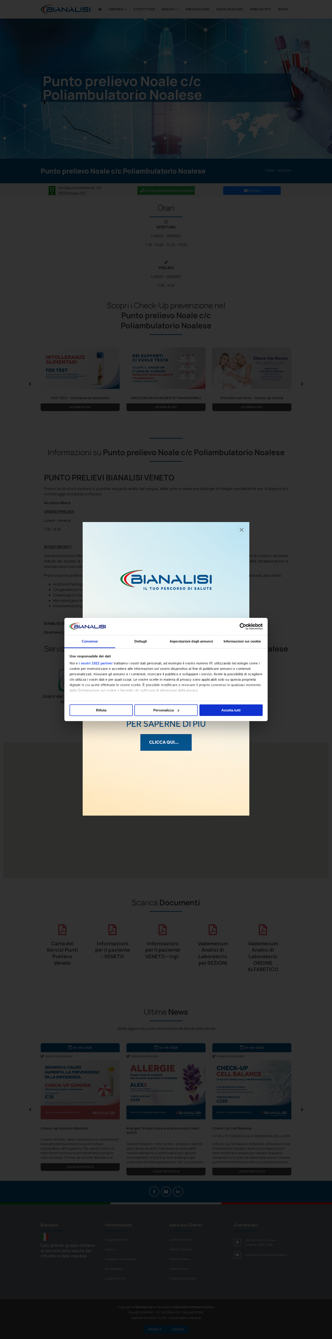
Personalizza (163, 710)
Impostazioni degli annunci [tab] (191, 641)
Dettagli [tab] (140, 641)
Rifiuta (101, 710)
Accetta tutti (231, 710)
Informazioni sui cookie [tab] (242, 641)
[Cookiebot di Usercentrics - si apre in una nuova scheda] (243, 626)
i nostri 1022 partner (96, 663)
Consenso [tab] (90, 641)
